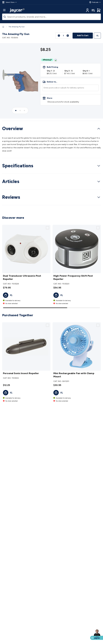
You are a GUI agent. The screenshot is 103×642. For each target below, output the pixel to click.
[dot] (15, 110)
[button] (9, 2)
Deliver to (52, 82)
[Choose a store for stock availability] (70, 99)
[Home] (3, 27)
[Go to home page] (17, 10)
